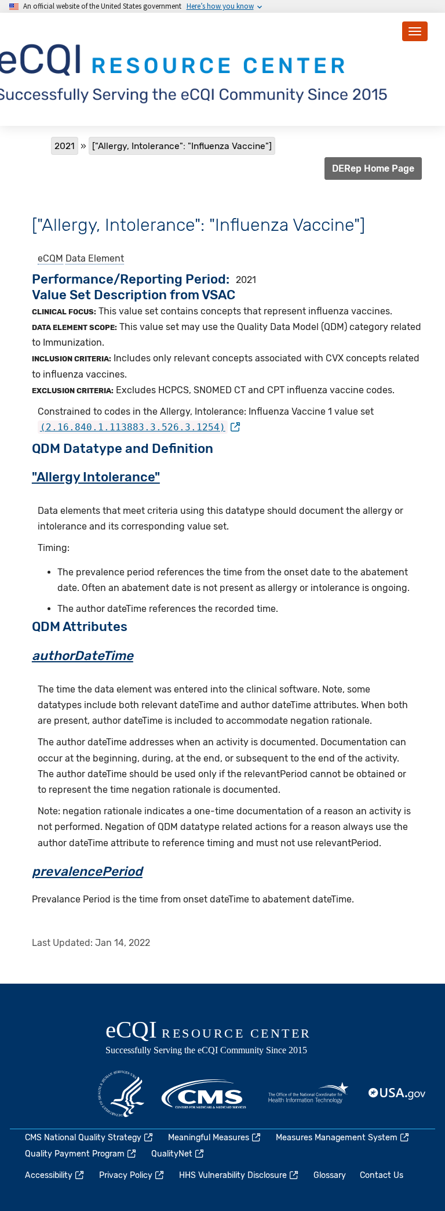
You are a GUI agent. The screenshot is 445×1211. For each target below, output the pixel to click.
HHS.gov (121, 1094)
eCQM (50, 258)
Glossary (329, 1175)
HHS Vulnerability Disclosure (233, 1175)
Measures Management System (336, 1138)
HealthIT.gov (308, 1093)
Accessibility (48, 1175)
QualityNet (171, 1154)
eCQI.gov (221, 1039)
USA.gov (397, 1094)
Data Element (94, 258)
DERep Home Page (373, 168)
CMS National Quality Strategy (83, 1138)
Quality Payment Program (75, 1154)
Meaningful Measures (208, 1138)
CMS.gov (204, 1093)
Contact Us (381, 1175)
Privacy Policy (125, 1175)
